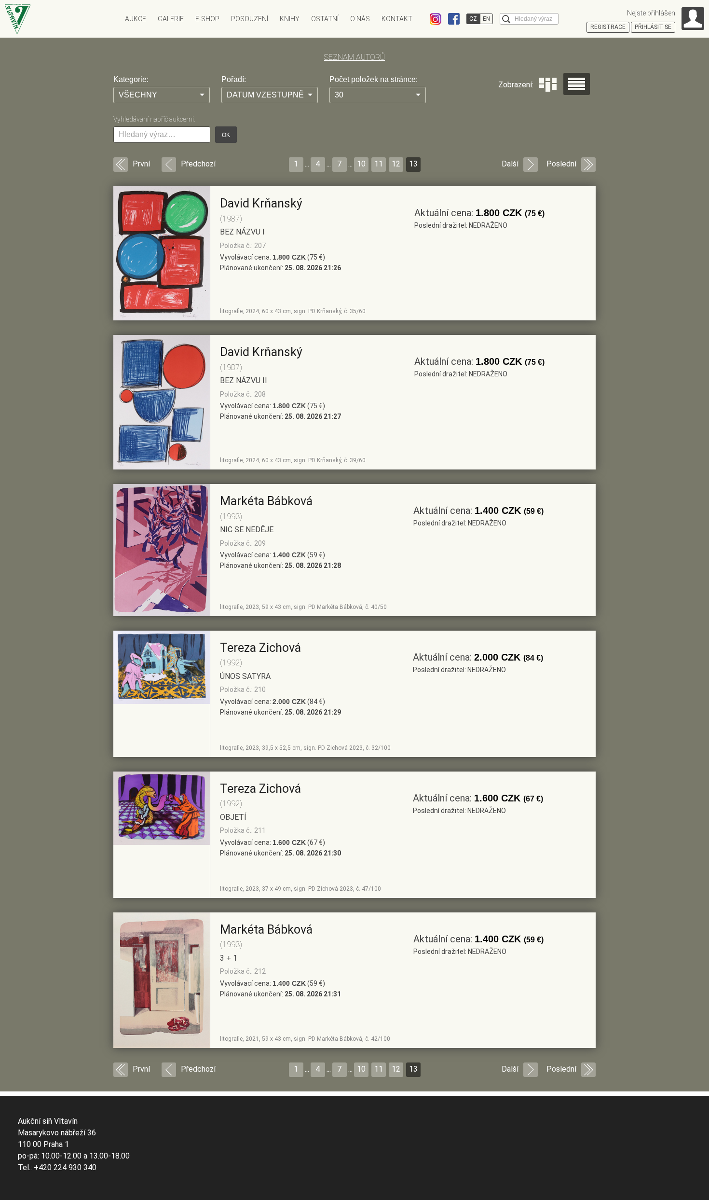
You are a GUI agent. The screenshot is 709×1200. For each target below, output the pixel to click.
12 (396, 163)
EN (486, 18)
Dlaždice (548, 85)
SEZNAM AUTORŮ (354, 57)
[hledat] (506, 19)
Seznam (576, 84)
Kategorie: (131, 79)
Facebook (454, 19)
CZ (473, 18)
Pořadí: (233, 79)
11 (378, 163)
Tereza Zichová (260, 648)
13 (413, 163)
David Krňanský (261, 203)
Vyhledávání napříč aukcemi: (154, 119)
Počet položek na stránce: (373, 79)
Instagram (435, 19)
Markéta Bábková (266, 501)
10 (361, 163)
